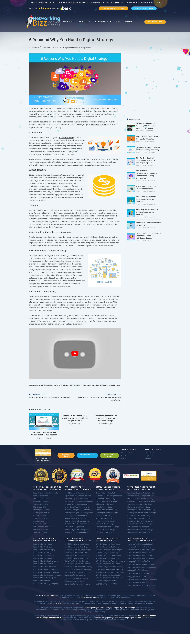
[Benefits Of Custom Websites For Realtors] (131, 225)
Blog (118, 22)
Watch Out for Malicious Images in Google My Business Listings (106, 418)
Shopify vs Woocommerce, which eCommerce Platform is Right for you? (75, 418)
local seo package (122, 618)
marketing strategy (98, 124)
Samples (128, 22)
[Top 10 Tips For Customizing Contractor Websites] (131, 138)
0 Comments (149, 131)
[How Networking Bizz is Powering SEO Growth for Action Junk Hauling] (131, 127)
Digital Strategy (60, 385)
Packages (83, 22)
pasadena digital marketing (110, 385)
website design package (90, 597)
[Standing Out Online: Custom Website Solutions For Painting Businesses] (131, 236)
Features (67, 22)
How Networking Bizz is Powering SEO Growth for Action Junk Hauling (146, 125)
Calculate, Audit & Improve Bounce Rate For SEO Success (44, 433)
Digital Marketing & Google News (78, 48)
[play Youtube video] (75, 353)
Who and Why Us (103, 22)
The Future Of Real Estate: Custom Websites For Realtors (147, 199)
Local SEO (58, 603)
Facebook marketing (73, 385)
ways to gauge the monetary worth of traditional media (62, 159)
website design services (47, 595)
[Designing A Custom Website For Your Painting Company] (131, 149)
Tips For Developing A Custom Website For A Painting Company (145, 160)
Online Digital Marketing (90, 385)
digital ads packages (127, 608)
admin (34, 48)
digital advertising (66, 137)
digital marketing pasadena (43, 385)
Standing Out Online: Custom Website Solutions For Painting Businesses (148, 235)
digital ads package (137, 618)
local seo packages (91, 608)
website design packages (109, 608)
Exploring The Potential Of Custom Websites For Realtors (147, 212)
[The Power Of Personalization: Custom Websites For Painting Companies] (131, 175)
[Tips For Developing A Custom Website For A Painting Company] (131, 161)
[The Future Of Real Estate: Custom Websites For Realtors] (131, 200)
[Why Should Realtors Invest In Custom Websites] (131, 188)
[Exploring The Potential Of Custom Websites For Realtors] (131, 213)
